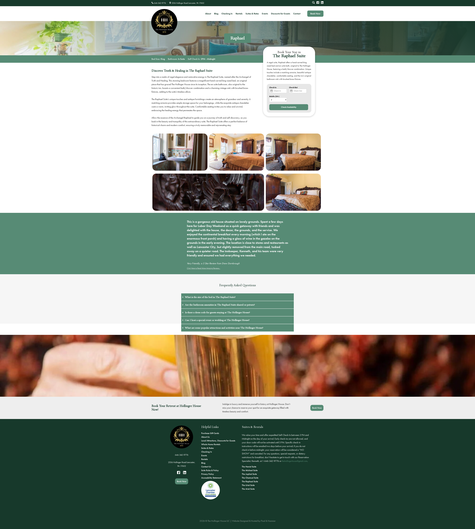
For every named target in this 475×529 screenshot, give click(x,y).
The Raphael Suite (250, 481)
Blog (216, 13)
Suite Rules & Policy (210, 470)
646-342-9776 (181, 454)
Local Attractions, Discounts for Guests (218, 440)
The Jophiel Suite (249, 474)
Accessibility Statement (211, 477)
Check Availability (288, 107)
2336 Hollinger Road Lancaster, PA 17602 (181, 464)
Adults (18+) (274, 96)
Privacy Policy (207, 474)
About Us (205, 436)
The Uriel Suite (248, 485)
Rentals (239, 13)
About (208, 13)
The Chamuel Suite (250, 477)
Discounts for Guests (280, 13)
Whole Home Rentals (210, 444)
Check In (272, 87)
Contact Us (206, 466)
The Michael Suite (250, 470)
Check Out (293, 87)
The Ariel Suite (248, 488)
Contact (296, 13)
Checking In (227, 13)
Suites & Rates (252, 13)
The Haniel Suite (249, 466)
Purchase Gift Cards (210, 433)
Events (265, 13)
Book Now (315, 13)
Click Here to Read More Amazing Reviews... (203, 268)
